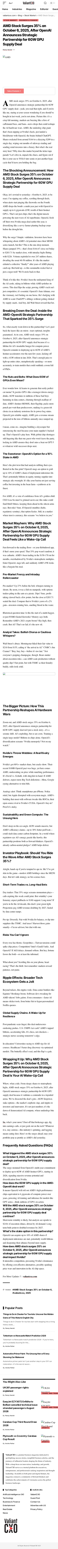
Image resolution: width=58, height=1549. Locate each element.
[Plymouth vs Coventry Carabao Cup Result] (48, 1438)
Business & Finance (28, 20)
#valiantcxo (18, 1293)
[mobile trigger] (5, 3)
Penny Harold (7, 50)
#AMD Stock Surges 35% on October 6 (32, 1289)
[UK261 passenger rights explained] (48, 1390)
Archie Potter (9, 1346)
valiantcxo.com (30, 1276)
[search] (45, 3)
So (4, 1122)
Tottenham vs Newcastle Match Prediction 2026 (24, 1335)
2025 (28, 1293)
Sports (45, 1428)
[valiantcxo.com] (29, 3)
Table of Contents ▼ (14, 91)
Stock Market (10, 20)
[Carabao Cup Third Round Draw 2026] (48, 1424)
